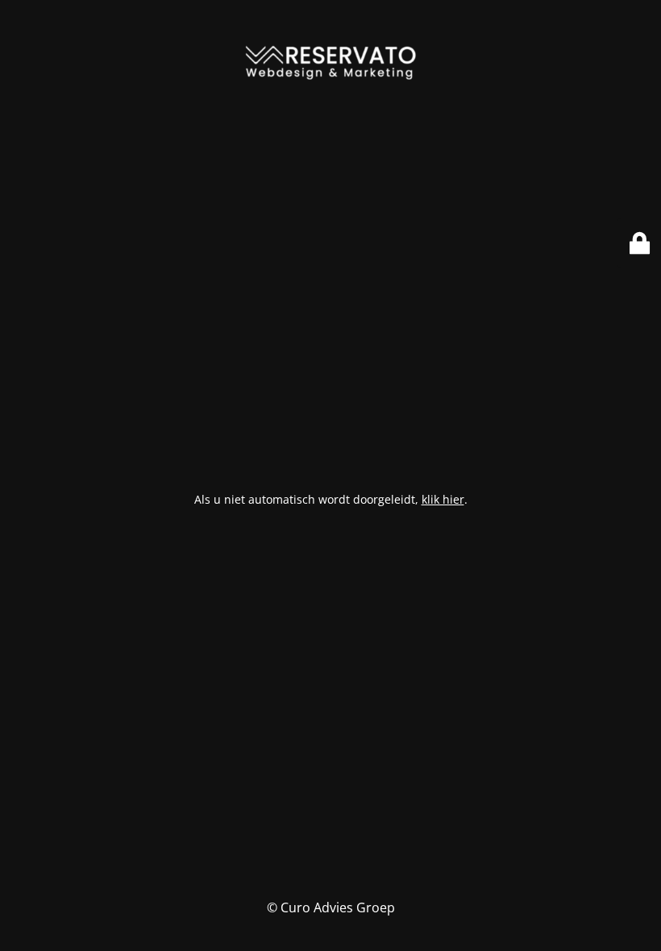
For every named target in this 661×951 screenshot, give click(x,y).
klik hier (443, 499)
